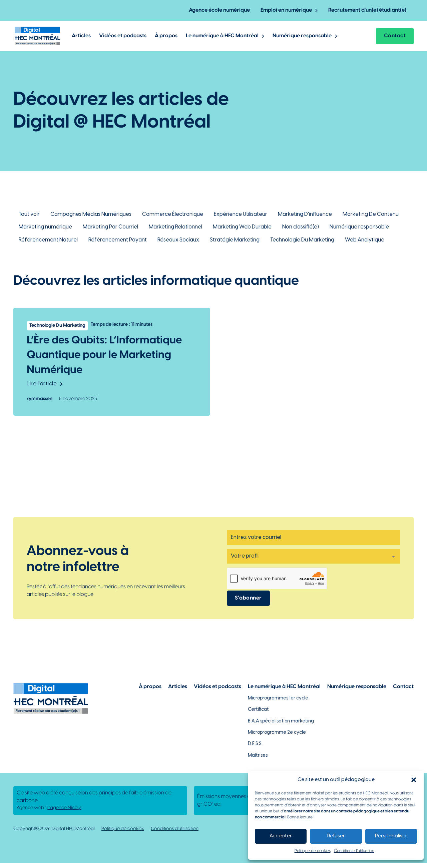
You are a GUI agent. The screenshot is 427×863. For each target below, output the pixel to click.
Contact (395, 36)
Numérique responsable (302, 36)
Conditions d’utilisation (354, 851)
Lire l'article (42, 384)
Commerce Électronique (172, 214)
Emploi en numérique (286, 10)
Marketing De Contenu (371, 214)
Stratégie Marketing (235, 240)
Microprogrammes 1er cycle (278, 698)
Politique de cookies (313, 851)
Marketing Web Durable (242, 227)
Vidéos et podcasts (122, 36)
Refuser (336, 836)
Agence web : (49, 807)
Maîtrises (258, 755)
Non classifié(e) (300, 227)
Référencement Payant (117, 240)
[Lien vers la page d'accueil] (37, 36)
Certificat (258, 709)
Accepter (281, 836)
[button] (413, 779)
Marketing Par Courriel (110, 227)
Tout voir (29, 214)
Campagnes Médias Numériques (90, 214)
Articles (81, 36)
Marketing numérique (45, 227)
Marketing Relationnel (175, 227)
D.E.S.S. (255, 743)
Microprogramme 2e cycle (277, 732)
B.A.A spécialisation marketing (281, 721)
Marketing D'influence (305, 214)
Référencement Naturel (48, 240)
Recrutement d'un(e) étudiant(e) (367, 10)
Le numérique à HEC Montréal (222, 36)
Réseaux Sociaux (178, 240)
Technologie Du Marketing (302, 240)
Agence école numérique (219, 10)
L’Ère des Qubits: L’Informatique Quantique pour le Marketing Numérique (104, 355)
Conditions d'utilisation (174, 828)
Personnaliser (391, 836)
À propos (166, 36)
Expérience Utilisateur (240, 214)
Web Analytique (364, 240)
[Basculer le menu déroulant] (316, 10)
